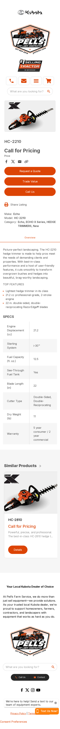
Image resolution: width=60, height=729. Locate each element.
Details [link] (18, 549)
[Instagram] (33, 690)
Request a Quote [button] (30, 171)
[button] (11, 81)
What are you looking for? (27, 91)
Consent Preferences (13, 721)
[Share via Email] (20, 162)
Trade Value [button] (30, 181)
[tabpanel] (30, 116)
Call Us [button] (30, 191)
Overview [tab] (30, 237)
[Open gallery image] (30, 116)
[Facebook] (22, 690)
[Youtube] (38, 690)
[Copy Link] (26, 162)
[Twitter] (27, 690)
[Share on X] (13, 162)
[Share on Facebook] (6, 162)
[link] (48, 81)
